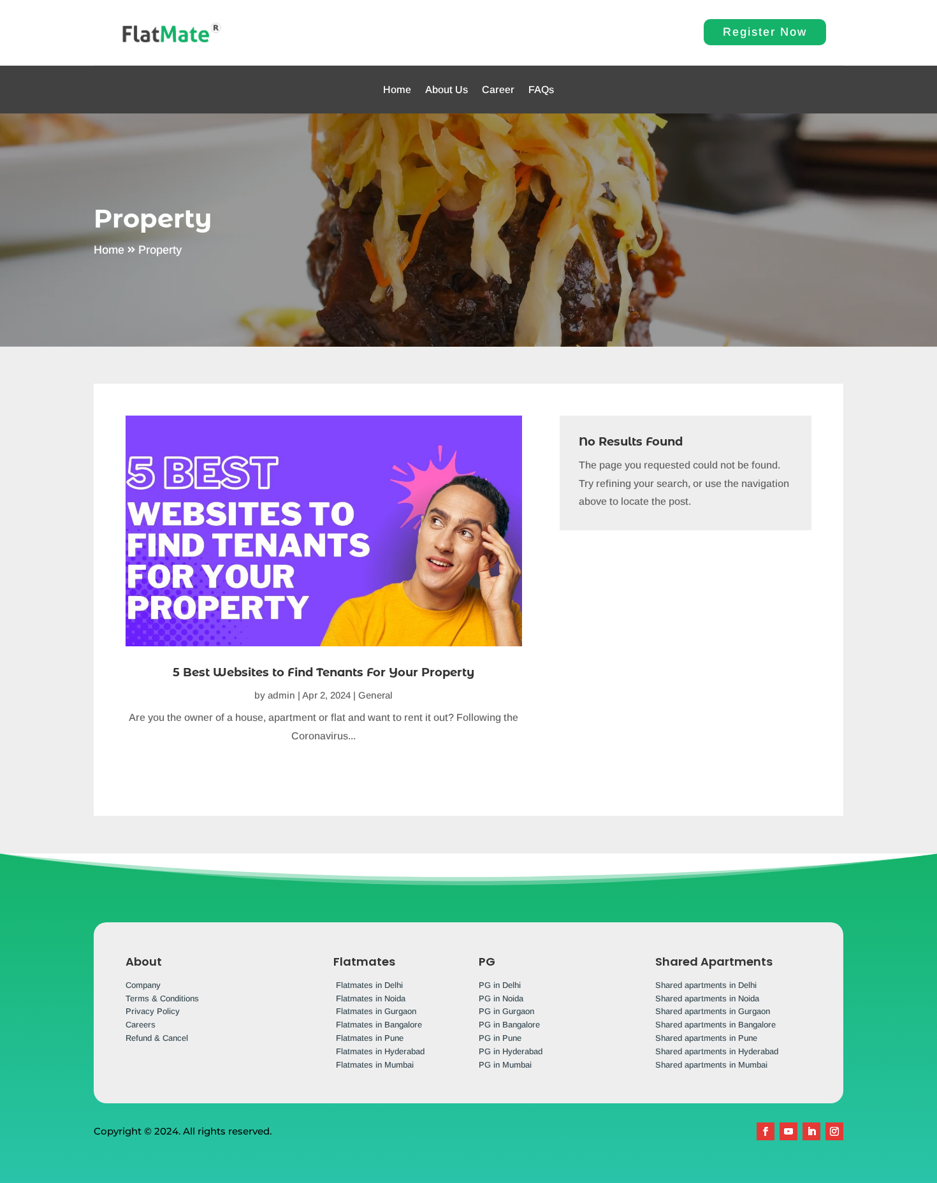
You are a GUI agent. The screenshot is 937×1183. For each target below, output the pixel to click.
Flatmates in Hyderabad (380, 1051)
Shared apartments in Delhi (706, 985)
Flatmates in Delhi (369, 985)
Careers (141, 1024)
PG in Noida (501, 998)
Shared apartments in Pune (706, 1038)
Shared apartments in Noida (707, 998)
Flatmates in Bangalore (379, 1024)
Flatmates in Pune (369, 1038)
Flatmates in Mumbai (375, 1065)
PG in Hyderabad (510, 1051)
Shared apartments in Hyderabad (716, 1051)
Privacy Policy (153, 1011)
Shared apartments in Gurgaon (712, 1011)
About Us (446, 89)
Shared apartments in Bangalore (715, 1024)
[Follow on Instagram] (834, 1131)
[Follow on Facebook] (765, 1131)
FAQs (541, 89)
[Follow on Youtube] (788, 1131)
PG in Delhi (500, 985)
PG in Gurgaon (506, 1011)
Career (498, 89)
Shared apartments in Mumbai (711, 1065)
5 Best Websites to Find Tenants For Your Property (323, 672)
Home (397, 89)
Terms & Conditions (162, 998)
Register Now (765, 31)
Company (143, 985)
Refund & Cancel (157, 1038)
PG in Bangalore (509, 1024)
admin (281, 695)
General (375, 695)
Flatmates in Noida (370, 998)
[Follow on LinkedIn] (811, 1131)
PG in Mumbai (505, 1065)
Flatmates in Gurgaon (376, 1011)
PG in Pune (500, 1038)
